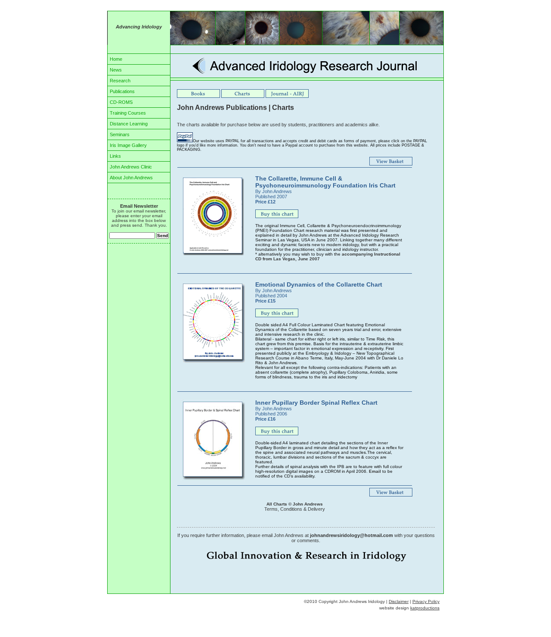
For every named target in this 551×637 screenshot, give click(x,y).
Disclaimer (399, 601)
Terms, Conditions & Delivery (294, 509)
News (116, 69)
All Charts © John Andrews (294, 504)
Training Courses (128, 113)
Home (116, 59)
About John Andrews (131, 177)
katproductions (425, 608)
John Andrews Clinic (131, 166)
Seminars (120, 134)
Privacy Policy (426, 601)
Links (115, 156)
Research (120, 80)
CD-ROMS (121, 102)
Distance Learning (129, 123)
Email (375, 471)
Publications (122, 91)
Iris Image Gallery (128, 145)
